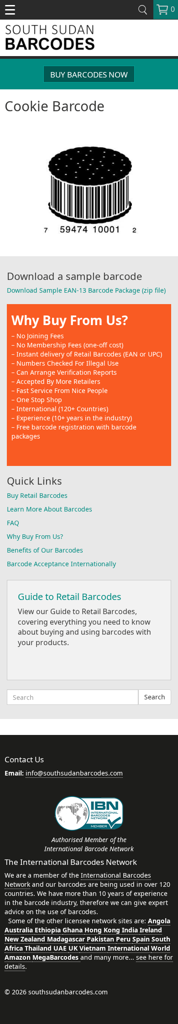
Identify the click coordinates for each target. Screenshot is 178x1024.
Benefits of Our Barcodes (45, 550)
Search (154, 697)
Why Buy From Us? (69, 320)
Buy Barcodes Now (89, 74)
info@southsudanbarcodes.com (74, 773)
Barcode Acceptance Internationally (61, 563)
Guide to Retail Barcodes (69, 596)
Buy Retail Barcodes (37, 495)
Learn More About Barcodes (49, 509)
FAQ (13, 522)
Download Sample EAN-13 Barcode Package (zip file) (86, 290)
